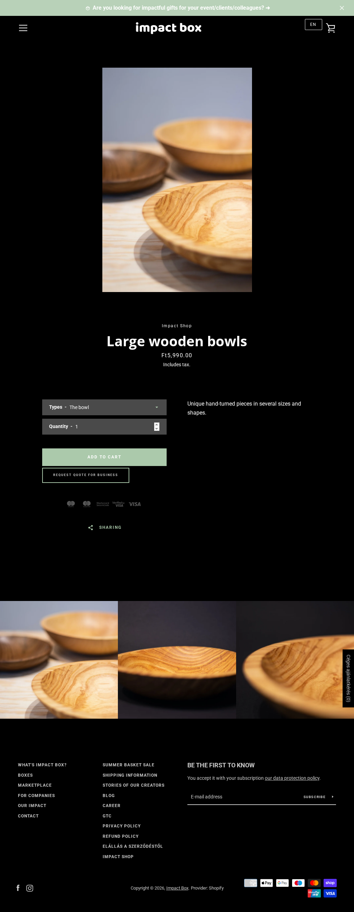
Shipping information (130, 775)
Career (112, 805)
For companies (36, 795)
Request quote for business (85, 475)
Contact (28, 816)
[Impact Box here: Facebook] (18, 887)
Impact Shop (118, 856)
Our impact (32, 805)
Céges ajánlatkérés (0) (348, 678)
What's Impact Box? (42, 765)
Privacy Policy (122, 826)
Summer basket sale (129, 765)
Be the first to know (221, 765)
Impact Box (177, 888)
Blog (109, 795)
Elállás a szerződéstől (133, 846)
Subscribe (315, 797)
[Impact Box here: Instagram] (29, 887)
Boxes (25, 775)
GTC (107, 816)
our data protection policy (292, 778)
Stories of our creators (134, 785)
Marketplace (35, 785)
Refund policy (121, 836)
